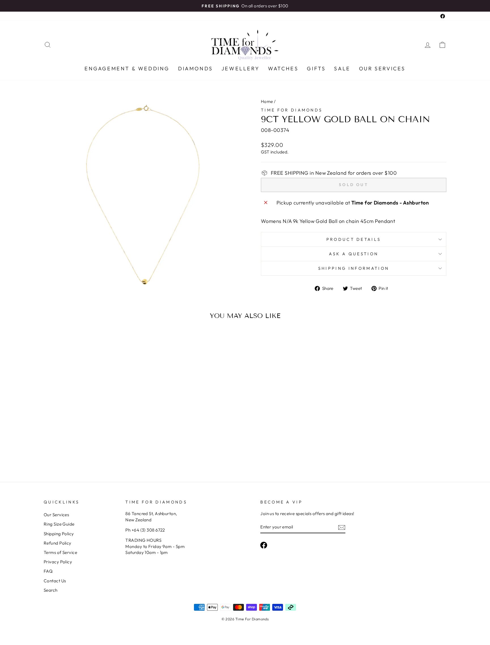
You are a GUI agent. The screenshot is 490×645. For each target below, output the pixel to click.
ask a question (353, 253)
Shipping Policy (59, 533)
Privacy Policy (58, 561)
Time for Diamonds (291, 110)
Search (51, 590)
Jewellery (240, 68)
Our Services (382, 68)
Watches (283, 68)
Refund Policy (57, 543)
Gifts (316, 68)
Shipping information (353, 268)
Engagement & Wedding (127, 68)
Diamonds (195, 68)
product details (353, 239)
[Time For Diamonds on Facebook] (263, 545)
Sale (342, 68)
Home (267, 101)
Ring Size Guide (59, 524)
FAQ (48, 571)
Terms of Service (60, 552)
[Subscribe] (341, 527)
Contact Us (55, 580)
